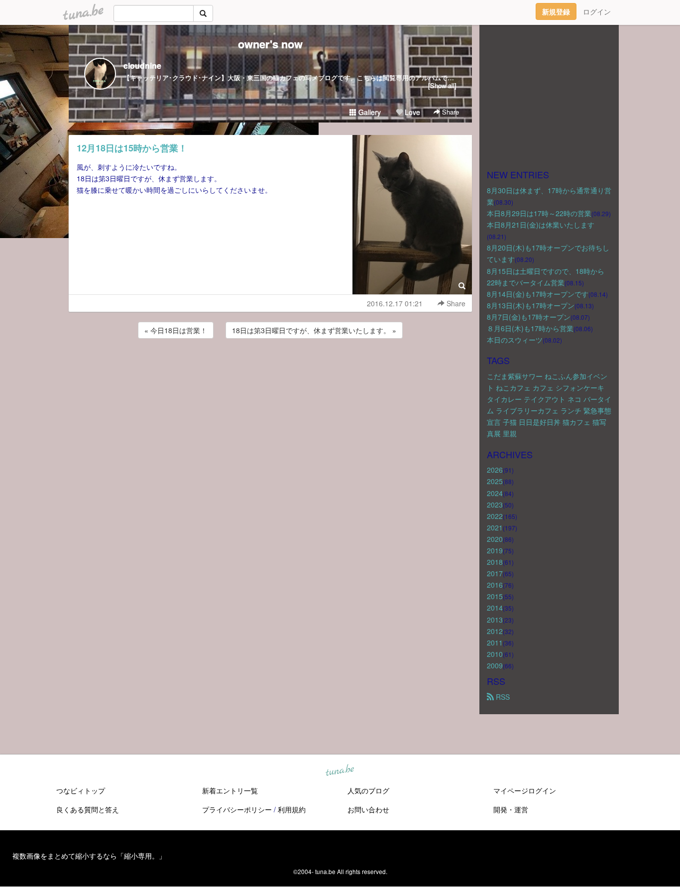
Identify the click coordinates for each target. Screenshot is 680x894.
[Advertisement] (270, 367)
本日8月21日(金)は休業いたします (540, 225)
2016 (495, 585)
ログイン (597, 11)
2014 (495, 608)
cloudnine (142, 65)
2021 (495, 527)
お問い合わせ (368, 809)
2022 (495, 516)
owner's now (270, 44)
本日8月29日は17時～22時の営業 (539, 213)
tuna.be (339, 771)
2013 (495, 620)
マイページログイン (524, 790)
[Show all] (442, 85)
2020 (495, 539)
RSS (502, 697)
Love (411, 112)
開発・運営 (510, 809)
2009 (495, 665)
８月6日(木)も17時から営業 (530, 328)
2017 (495, 573)
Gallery (368, 112)
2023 (495, 505)
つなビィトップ (80, 790)
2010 (495, 654)
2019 (495, 550)
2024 (495, 493)
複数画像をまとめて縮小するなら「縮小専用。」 (89, 856)
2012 (495, 631)
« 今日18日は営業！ (175, 330)
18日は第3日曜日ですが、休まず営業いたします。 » (314, 330)
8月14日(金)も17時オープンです (537, 294)
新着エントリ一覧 (230, 790)
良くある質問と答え (87, 809)
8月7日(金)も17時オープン (528, 317)
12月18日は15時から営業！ (132, 147)
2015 (495, 596)
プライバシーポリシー (237, 809)
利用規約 (292, 809)
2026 (495, 470)
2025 (495, 481)
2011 (495, 642)
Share (449, 112)
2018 (495, 562)
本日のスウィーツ (515, 340)
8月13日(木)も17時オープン (530, 305)
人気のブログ (368, 790)
